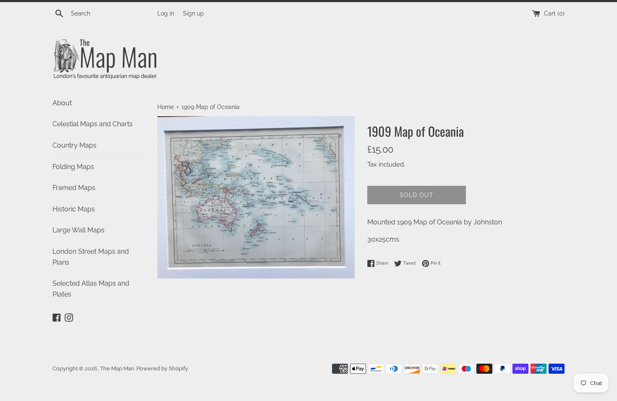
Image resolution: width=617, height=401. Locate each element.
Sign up (193, 13)
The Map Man (117, 368)
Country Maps (74, 145)
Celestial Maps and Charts (92, 124)
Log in (165, 13)
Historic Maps (73, 209)
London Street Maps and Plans (90, 256)
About (62, 103)
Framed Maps (73, 188)
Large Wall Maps (78, 230)
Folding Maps (73, 167)
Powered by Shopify (162, 368)
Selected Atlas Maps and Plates (90, 288)
